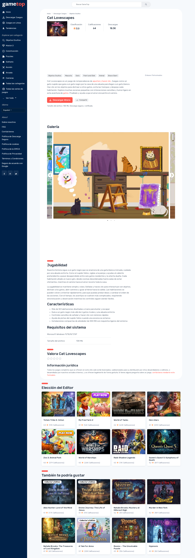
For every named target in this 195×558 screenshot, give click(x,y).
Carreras (9, 78)
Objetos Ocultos (13, 40)
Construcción (11, 51)
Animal (101, 76)
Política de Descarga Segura (11, 137)
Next (171, 175)
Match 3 (9, 45)
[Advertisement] (111, 55)
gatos (65, 93)
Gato (78, 76)
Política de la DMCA (11, 149)
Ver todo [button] (8, 98)
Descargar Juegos (14, 17)
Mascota (68, 76)
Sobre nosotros (9, 122)
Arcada (8, 72)
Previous (50, 175)
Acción (8, 67)
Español (6, 110)
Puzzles (9, 56)
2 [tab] (111, 220)
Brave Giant (112, 76)
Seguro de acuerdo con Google (12, 164)
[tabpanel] (111, 175)
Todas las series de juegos (12, 90)
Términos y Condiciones (12, 158)
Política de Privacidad (12, 154)
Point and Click (89, 76)
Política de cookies (10, 144)
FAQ (4, 127)
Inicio (8, 12)
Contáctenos (8, 131)
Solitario (9, 62)
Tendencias (10, 28)
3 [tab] (114, 220)
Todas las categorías (15, 83)
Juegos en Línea (13, 23)
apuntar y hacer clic (102, 81)
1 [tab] (108, 220)
